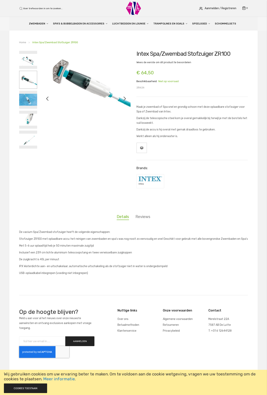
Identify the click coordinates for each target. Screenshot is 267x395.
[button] (45, 106)
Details (123, 217)
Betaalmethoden (128, 325)
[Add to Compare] (141, 148)
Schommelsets (225, 23)
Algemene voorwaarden (178, 319)
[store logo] (133, 8)
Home (22, 42)
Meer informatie (59, 379)
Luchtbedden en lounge (128, 23)
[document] (133, 382)
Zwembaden (37, 23)
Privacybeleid (171, 330)
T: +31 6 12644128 (220, 330)
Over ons (122, 319)
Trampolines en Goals (168, 23)
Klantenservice (126, 330)
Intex (141, 184)
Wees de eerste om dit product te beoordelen (163, 62)
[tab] (123, 217)
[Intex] (150, 178)
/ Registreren (228, 8)
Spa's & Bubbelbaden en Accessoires (78, 23)
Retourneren (171, 325)
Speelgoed (199, 23)
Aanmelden (212, 8)
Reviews (142, 217)
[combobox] (45, 8)
